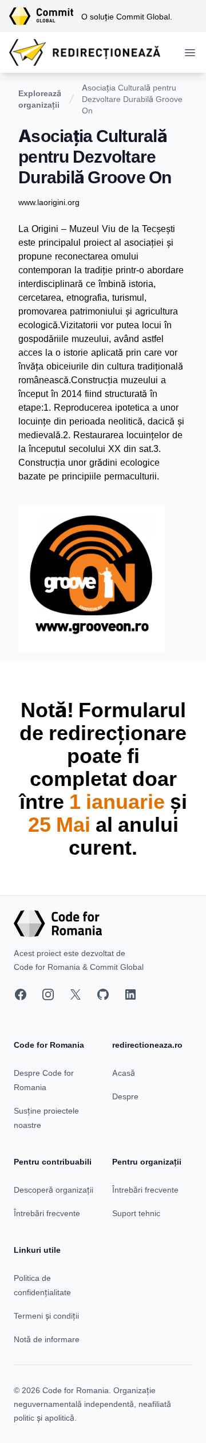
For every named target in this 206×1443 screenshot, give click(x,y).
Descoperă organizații (53, 1189)
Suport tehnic (136, 1213)
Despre (125, 1096)
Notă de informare (47, 1339)
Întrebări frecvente (47, 1213)
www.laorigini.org (49, 202)
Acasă (123, 1073)
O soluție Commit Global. (126, 16)
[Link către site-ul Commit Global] (45, 16)
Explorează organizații (39, 98)
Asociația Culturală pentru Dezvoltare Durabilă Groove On (132, 98)
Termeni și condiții (46, 1315)
